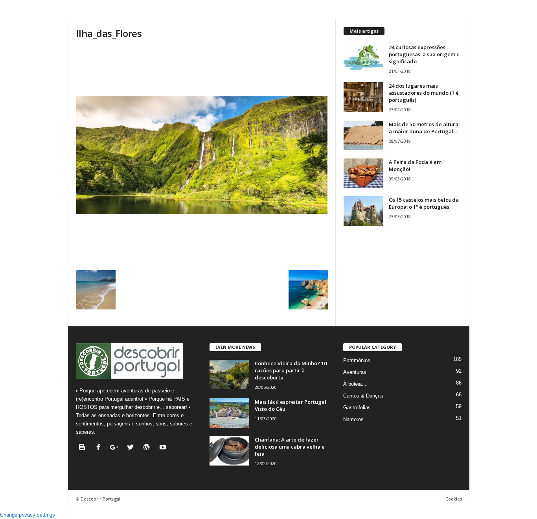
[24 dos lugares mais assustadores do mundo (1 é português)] (363, 97)
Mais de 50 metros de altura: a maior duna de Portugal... (424, 128)
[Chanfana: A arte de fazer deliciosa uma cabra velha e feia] (229, 451)
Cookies (453, 499)
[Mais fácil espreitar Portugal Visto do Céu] (229, 413)
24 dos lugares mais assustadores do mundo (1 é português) (424, 92)
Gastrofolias (357, 407)
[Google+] (116, 448)
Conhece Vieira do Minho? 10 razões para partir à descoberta (291, 370)
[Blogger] (84, 448)
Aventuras (354, 372)
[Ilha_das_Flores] (202, 155)
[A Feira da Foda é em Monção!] (363, 173)
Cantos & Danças (363, 396)
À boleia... (354, 384)
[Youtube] (163, 448)
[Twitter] (132, 448)
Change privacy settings (27, 515)
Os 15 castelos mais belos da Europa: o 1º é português (424, 203)
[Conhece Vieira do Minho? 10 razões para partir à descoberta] (229, 374)
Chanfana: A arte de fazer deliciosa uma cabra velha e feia (290, 446)
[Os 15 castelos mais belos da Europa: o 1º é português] (363, 211)
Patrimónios (356, 360)
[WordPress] (148, 448)
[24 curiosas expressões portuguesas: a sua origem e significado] (363, 58)
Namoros (353, 419)
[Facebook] (100, 448)
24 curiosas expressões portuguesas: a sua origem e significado (424, 54)
